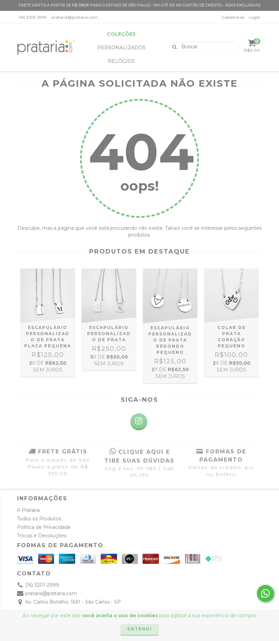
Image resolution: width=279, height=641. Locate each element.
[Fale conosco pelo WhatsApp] (265, 593)
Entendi (139, 628)
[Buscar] (173, 46)
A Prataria (28, 510)
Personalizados (121, 48)
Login (254, 17)
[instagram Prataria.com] (138, 421)
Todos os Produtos (39, 519)
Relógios (121, 61)
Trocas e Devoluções (41, 536)
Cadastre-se (232, 17)
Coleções (121, 34)
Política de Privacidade (44, 527)
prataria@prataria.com (74, 17)
